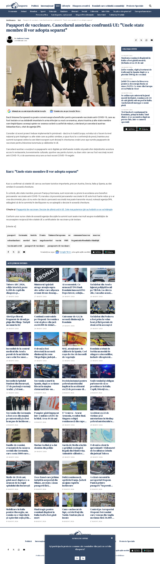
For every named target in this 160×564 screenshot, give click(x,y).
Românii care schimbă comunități (108, 6)
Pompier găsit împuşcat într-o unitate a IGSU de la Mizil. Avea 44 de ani (46, 415)
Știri (58, 6)
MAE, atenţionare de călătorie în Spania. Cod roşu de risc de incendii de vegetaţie (74, 352)
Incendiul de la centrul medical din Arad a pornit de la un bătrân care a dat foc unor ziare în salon (17, 352)
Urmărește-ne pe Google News (67, 111)
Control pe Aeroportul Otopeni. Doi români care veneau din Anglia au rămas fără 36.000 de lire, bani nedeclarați (102, 513)
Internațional (47, 6)
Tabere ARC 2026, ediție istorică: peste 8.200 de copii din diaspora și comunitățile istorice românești (17, 288)
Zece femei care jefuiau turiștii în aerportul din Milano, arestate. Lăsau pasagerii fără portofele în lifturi (46, 481)
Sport (43, 11)
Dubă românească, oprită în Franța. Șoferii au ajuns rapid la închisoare (74, 481)
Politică (35, 6)
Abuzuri (74, 11)
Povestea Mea (42, 14)
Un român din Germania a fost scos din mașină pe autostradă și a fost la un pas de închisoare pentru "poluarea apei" (18, 417)
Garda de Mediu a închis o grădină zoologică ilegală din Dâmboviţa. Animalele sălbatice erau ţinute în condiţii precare (74, 449)
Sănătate (64, 11)
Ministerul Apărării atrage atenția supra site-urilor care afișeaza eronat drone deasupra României (46, 288)
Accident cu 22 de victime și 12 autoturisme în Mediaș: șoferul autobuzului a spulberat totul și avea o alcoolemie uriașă (102, 417)
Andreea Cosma (23, 38)
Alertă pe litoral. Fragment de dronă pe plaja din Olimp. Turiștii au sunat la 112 (18, 320)
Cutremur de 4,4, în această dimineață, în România (73, 319)
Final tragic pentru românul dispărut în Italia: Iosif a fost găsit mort (45, 513)
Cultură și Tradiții (116, 14)
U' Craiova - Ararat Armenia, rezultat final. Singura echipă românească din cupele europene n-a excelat (74, 417)
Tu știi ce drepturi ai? (122, 11)
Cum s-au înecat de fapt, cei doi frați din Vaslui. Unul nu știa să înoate (73, 513)
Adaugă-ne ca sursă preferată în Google (29, 111)
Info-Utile (106, 11)
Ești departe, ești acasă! (61, 14)
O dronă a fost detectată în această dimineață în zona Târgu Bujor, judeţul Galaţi (44, 352)
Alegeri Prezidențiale (84, 14)
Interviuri (101, 14)
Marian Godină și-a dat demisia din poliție (45, 446)
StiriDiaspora (10, 20)
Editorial (94, 11)
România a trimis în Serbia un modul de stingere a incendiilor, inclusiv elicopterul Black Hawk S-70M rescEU (101, 352)
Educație (53, 11)
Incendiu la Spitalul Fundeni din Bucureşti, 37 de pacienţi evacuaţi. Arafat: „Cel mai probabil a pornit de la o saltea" (18, 385)
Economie (13, 11)
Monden (33, 11)
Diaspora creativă (81, 6)
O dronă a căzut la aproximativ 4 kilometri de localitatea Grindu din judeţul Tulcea (102, 449)
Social (84, 11)
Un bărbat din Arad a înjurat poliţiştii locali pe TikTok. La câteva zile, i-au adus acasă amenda (101, 288)
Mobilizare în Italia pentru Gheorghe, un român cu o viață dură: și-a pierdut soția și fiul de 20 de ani (18, 513)
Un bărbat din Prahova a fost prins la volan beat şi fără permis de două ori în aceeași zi (101, 320)
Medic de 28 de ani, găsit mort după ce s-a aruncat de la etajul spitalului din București (18, 481)
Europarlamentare (143, 11)
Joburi (23, 11)
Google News (65, 252)
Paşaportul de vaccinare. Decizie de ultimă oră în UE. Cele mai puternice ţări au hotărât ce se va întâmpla (64, 209)
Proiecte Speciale (135, 6)
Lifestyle (66, 6)
